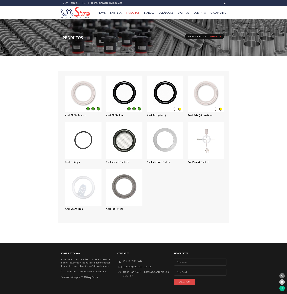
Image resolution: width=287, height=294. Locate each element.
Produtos (201, 36)
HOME (102, 12)
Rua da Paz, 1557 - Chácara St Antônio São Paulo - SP (145, 273)
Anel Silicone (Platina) (159, 162)
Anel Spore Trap (74, 209)
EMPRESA (116, 12)
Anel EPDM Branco (75, 115)
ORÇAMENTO (218, 12)
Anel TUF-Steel (114, 209)
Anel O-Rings (72, 162)
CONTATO (200, 12)
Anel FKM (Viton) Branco (201, 115)
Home (191, 36)
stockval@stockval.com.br (137, 266)
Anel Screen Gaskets (117, 162)
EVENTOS (183, 12)
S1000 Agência (89, 277)
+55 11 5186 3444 (132, 261)
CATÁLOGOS (166, 12)
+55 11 (72, 3)
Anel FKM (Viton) (156, 115)
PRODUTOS (133, 12)
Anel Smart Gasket (198, 162)
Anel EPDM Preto (115, 115)
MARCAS (149, 12)
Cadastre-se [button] (184, 282)
